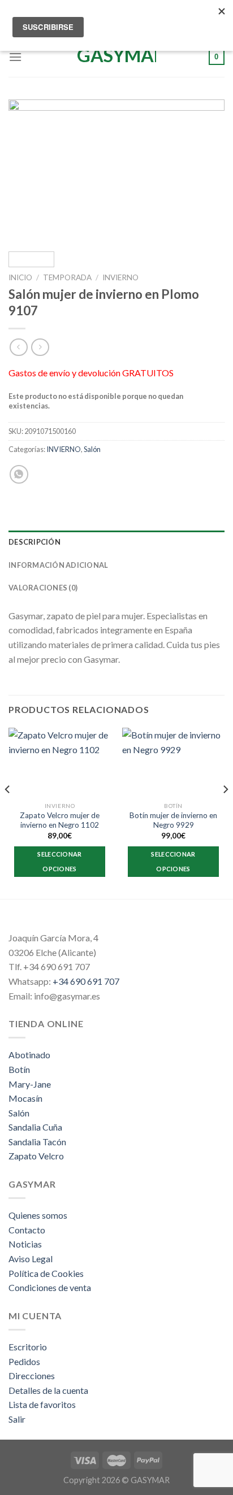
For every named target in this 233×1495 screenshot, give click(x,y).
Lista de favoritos (42, 1404)
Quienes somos (37, 1215)
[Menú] (15, 57)
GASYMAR (150, 1480)
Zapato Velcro (36, 1155)
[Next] (206, 171)
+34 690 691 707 (86, 981)
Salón (92, 449)
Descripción (34, 541)
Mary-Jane (29, 1084)
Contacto (26, 1229)
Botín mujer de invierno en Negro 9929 (173, 820)
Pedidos (24, 1361)
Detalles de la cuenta (48, 1390)
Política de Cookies (46, 1273)
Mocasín (25, 1098)
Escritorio (27, 1346)
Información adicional (58, 565)
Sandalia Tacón (37, 1141)
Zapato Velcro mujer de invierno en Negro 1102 (60, 820)
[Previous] (27, 171)
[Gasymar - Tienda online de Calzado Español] (116, 57)
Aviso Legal (30, 1258)
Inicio (20, 277)
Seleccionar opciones (59, 861)
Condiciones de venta (49, 1287)
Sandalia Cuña (35, 1127)
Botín (19, 1069)
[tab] (116, 542)
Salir (16, 1419)
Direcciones (31, 1375)
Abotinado (29, 1054)
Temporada (67, 277)
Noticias (25, 1243)
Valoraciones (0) (42, 587)
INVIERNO (120, 277)
